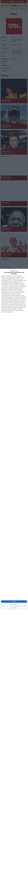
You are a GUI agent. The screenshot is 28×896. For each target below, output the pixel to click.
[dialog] (14, 582)
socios (12, 275)
